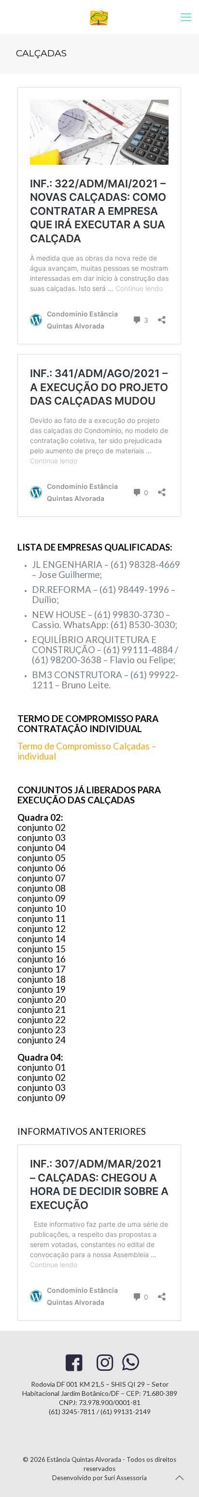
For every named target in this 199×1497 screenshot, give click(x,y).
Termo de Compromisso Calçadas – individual (86, 751)
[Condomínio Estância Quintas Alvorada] (99, 17)
